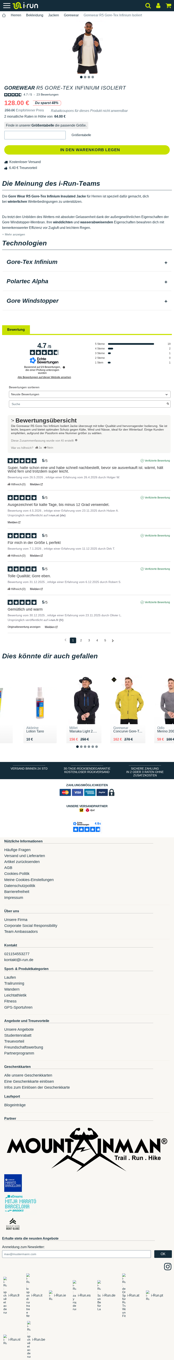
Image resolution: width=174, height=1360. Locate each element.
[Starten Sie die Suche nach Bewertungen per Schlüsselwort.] (168, 404)
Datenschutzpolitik (19, 886)
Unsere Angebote (19, 1029)
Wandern (12, 989)
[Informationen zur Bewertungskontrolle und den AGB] (64, 367)
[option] (87, 47)
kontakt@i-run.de (18, 960)
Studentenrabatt (17, 1035)
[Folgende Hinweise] (112, 640)
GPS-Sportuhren (18, 1007)
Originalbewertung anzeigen (24, 626)
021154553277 (16, 954)
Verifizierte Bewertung (157, 460)
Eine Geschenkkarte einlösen (29, 1081)
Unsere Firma (15, 920)
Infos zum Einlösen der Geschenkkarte (37, 1087)
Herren (16, 15)
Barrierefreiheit (16, 892)
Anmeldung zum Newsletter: (23, 1247)
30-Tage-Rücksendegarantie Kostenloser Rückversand (87, 770)
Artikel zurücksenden (22, 862)
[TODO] (76, 440)
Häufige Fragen (17, 850)
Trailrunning (14, 983)
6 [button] (100, 750)
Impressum (13, 897)
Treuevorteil (14, 1041)
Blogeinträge (15, 1105)
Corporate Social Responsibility (30, 926)
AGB (8, 868)
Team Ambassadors (21, 931)
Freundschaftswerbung (23, 1047)
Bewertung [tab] (16, 329)
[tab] (87, 262)
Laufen (10, 977)
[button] (35, 135)
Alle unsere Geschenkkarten (28, 1075)
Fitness (10, 1001)
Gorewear (71, 15)
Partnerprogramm (19, 1053)
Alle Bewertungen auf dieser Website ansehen (44, 377)
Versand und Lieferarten (24, 856)
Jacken (53, 15)
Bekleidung (34, 15)
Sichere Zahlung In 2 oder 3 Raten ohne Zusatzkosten (145, 772)
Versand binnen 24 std (29, 768)
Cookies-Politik (16, 873)
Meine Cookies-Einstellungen (29, 880)
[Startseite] (4, 15)
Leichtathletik (15, 995)
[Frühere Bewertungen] (65, 640)
